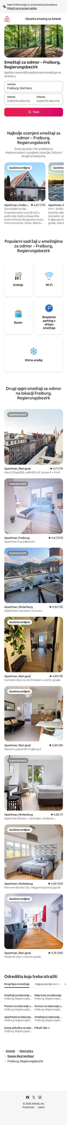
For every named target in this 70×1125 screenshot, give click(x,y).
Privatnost (28, 1107)
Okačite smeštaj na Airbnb (43, 19)
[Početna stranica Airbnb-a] (7, 19)
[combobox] (33, 88)
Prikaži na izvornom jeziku (22, 8)
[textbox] (19, 101)
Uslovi (41, 1107)
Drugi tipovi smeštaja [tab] (16, 984)
